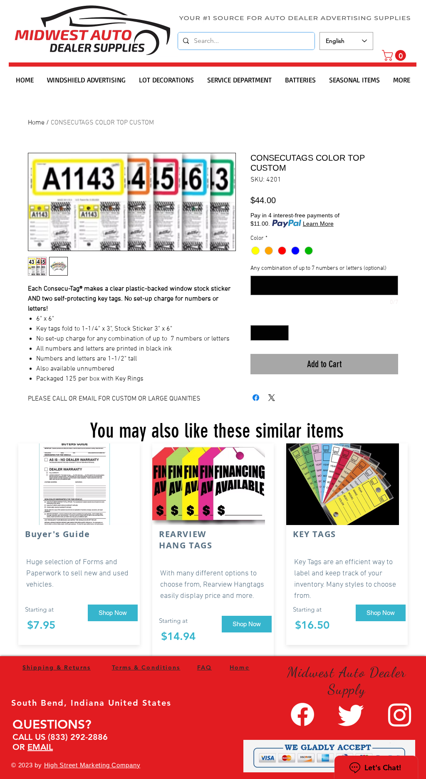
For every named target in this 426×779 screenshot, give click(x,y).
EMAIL (40, 747)
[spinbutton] (269, 333)
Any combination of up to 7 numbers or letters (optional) (318, 268)
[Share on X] (272, 398)
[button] (395, 55)
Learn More (318, 223)
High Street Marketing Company (92, 765)
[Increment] (282, 333)
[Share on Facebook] (256, 398)
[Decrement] (257, 333)
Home (36, 123)
